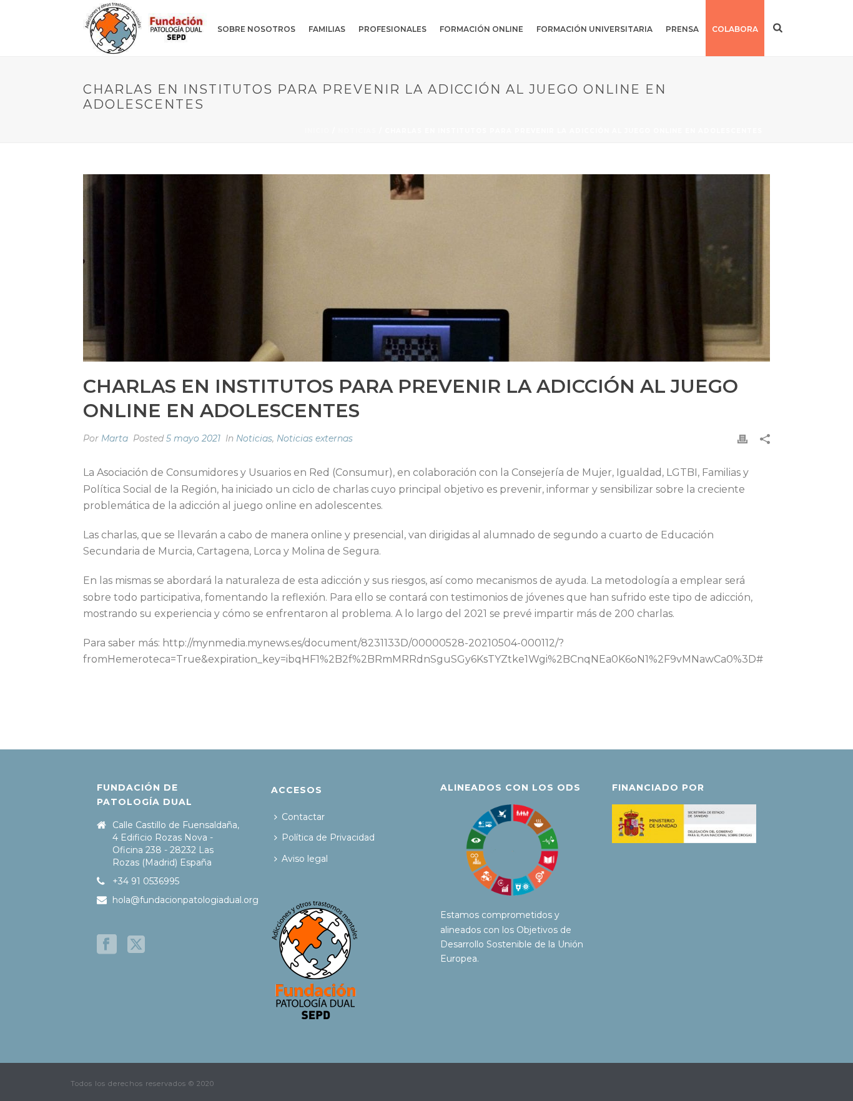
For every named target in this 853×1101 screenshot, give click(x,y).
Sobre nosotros (256, 29)
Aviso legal (305, 858)
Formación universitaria (594, 29)
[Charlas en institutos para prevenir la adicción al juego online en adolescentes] (426, 268)
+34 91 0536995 (145, 881)
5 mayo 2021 (193, 438)
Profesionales (392, 29)
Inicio (317, 131)
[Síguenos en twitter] (136, 944)
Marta (114, 438)
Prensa (682, 29)
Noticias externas (315, 438)
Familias (326, 29)
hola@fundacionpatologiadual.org (185, 900)
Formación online (481, 29)
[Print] (742, 439)
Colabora (735, 29)
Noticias (357, 131)
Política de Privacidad (328, 837)
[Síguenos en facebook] (107, 944)
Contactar (303, 816)
